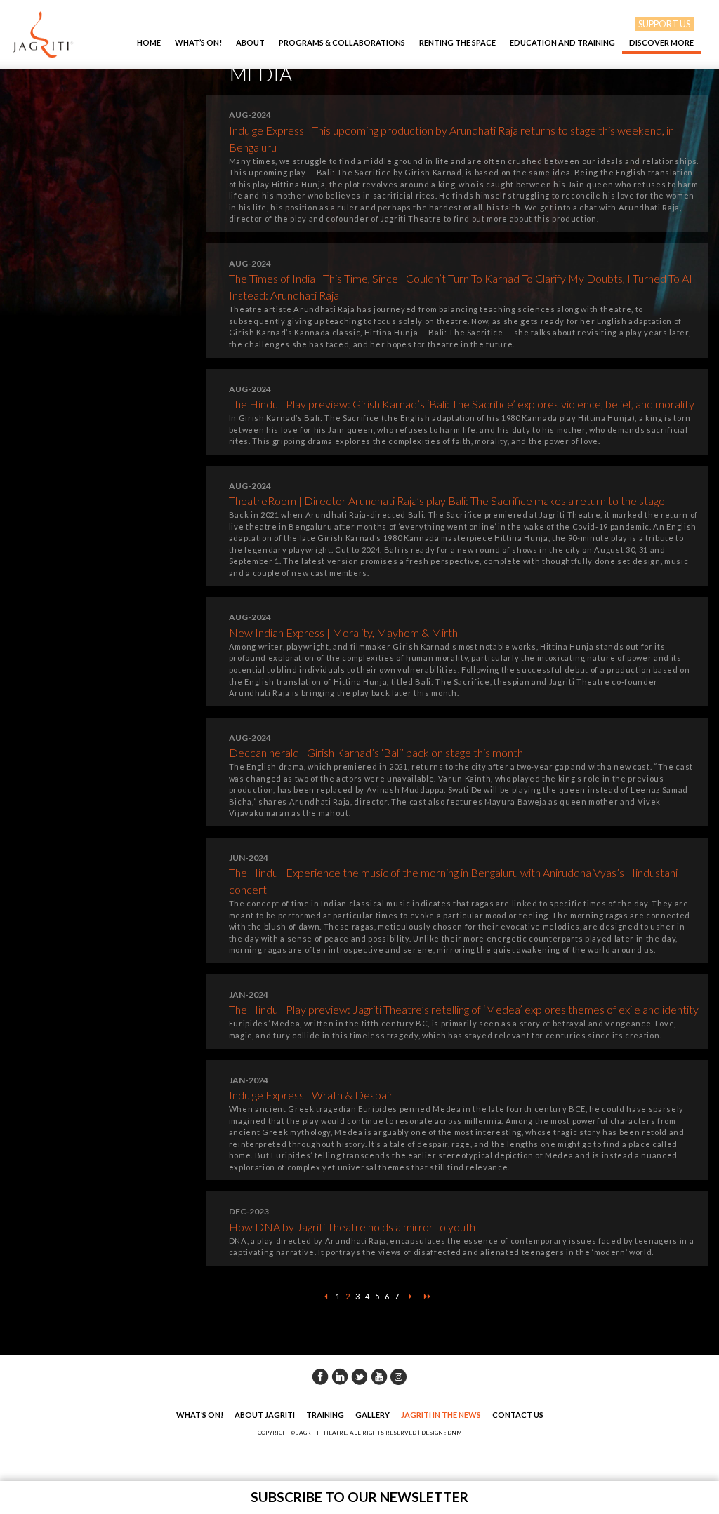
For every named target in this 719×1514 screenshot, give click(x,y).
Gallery (372, 1414)
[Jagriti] (42, 34)
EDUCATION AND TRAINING (562, 42)
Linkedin (340, 1376)
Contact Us (517, 1414)
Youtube (379, 1376)
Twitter (359, 1376)
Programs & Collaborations (342, 42)
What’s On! (198, 42)
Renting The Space (457, 42)
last (427, 1296)
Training (325, 1414)
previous (325, 1296)
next (410, 1296)
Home (149, 42)
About (250, 42)
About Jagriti (265, 1414)
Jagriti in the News (441, 1414)
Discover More (661, 42)
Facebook (320, 1376)
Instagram (399, 1376)
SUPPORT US (664, 23)
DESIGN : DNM (441, 1432)
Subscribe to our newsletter (359, 1497)
